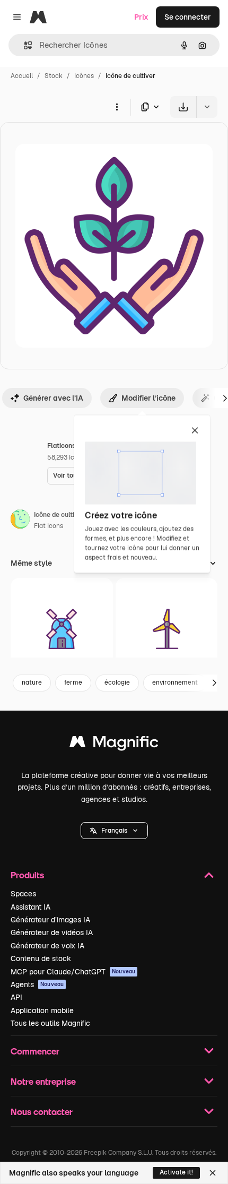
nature (32, 682)
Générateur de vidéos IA (52, 932)
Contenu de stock (41, 958)
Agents (37, 984)
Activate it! (176, 1172)
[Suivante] (214, 683)
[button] (114, 830)
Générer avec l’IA (53, 398)
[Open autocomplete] (23, 45)
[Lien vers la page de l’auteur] (20, 520)
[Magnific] (114, 744)
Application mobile (42, 1010)
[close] (194, 431)
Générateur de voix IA (47, 945)
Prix (141, 17)
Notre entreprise (43, 1081)
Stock (54, 76)
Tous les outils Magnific (50, 1023)
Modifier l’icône (148, 398)
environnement (175, 682)
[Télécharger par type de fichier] (150, 107)
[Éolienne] (167, 629)
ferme (73, 682)
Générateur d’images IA (50, 919)
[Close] (212, 1172)
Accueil (22, 76)
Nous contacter (42, 1111)
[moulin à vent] (62, 629)
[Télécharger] (183, 107)
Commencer (35, 1051)
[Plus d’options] (116, 106)
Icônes (84, 76)
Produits (27, 874)
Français (114, 830)
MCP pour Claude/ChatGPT (73, 971)
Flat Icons (48, 526)
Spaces (23, 893)
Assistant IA (30, 907)
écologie (117, 682)
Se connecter (187, 17)
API (16, 997)
